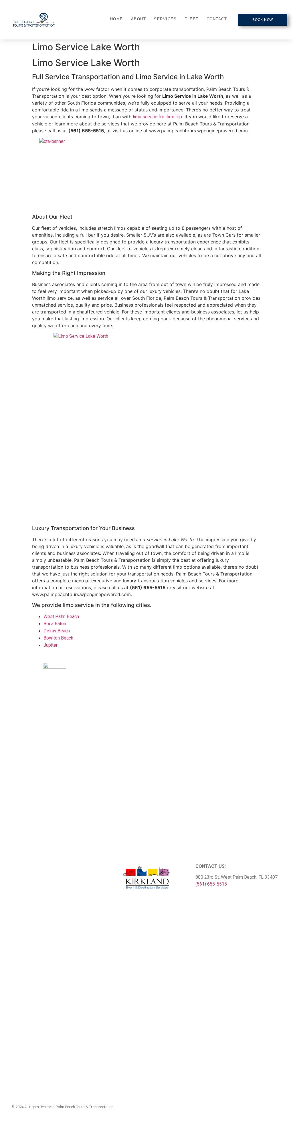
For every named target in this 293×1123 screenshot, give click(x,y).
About (138, 19)
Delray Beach (56, 631)
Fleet (192, 19)
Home (116, 19)
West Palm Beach (61, 616)
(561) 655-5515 (211, 884)
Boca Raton (54, 623)
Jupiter (50, 645)
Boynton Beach (58, 638)
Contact (217, 19)
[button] (262, 20)
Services (165, 19)
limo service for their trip (157, 116)
